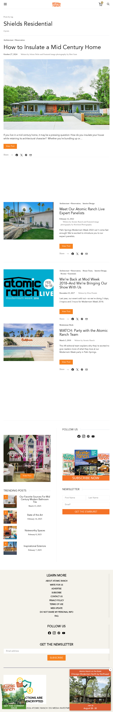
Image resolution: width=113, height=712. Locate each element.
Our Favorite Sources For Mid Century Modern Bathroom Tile (35, 499)
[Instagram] (84, 436)
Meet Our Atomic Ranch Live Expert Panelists (82, 211)
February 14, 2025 (35, 519)
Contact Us (57, 596)
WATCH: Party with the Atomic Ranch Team (83, 332)
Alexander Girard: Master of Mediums (27, 455)
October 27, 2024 (10, 54)
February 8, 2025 (35, 534)
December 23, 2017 (67, 293)
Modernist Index (31, 448)
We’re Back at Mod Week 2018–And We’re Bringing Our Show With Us (83, 283)
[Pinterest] (88, 436)
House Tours (88, 271)
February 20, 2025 (15, 466)
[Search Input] (108, 4)
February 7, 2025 (35, 550)
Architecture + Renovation (14, 40)
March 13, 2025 (35, 506)
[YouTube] (93, 436)
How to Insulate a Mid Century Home (52, 47)
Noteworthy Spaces (35, 530)
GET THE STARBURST (86, 511)
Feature (19, 448)
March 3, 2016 (65, 340)
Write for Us (56, 585)
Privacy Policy (56, 600)
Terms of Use (56, 604)
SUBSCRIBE (56, 657)
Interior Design (89, 203)
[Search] (5, 4)
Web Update (57, 608)
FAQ (56, 616)
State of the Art (35, 515)
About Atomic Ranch (56, 581)
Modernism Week (66, 325)
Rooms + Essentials (68, 274)
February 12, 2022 (66, 219)
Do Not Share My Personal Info (56, 612)
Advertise (56, 588)
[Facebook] (79, 436)
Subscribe (57, 592)
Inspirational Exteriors (35, 546)
